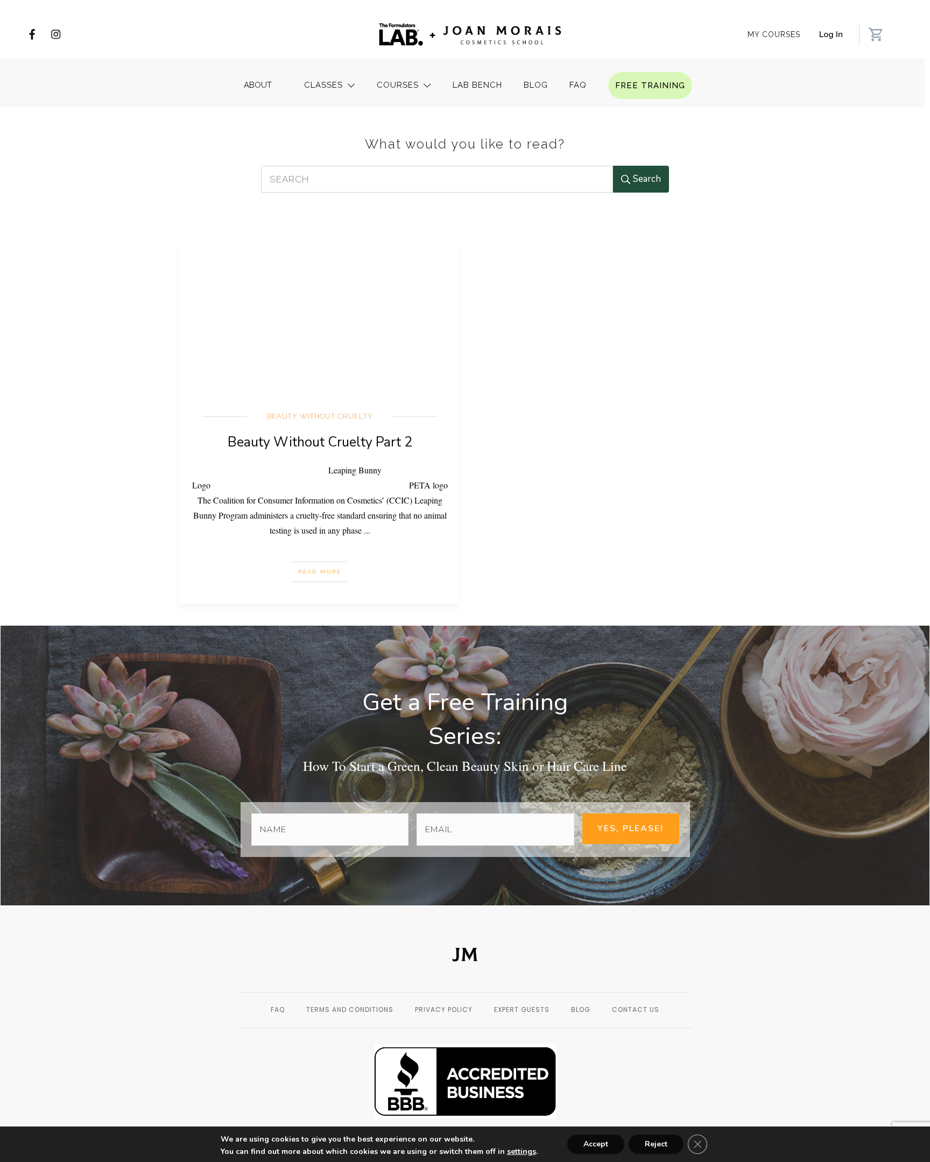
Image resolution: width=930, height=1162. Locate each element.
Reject (656, 1144)
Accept (595, 1144)
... (367, 530)
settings (521, 1152)
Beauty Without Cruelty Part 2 (320, 442)
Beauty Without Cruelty (320, 416)
